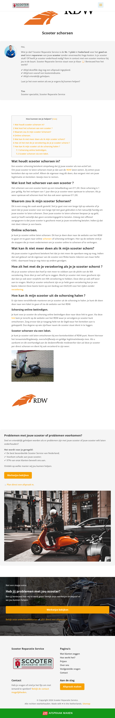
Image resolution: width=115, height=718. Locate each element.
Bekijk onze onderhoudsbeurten (22, 619)
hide (54, 119)
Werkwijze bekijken (18, 475)
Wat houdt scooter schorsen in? (28, 124)
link (13, 318)
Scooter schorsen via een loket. (32, 153)
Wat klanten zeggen (70, 653)
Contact (64, 672)
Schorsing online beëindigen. (31, 150)
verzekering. (18, 289)
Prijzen (63, 661)
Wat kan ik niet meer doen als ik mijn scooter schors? (39, 139)
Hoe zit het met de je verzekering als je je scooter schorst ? (41, 142)
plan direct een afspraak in (54, 619)
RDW (69, 169)
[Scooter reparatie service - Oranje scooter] (57, 560)
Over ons (64, 665)
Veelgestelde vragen (70, 668)
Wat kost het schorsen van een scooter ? (32, 128)
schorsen (47, 238)
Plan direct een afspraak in (20, 484)
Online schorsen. (22, 135)
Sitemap (86, 703)
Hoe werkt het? (67, 657)
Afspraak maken (72, 686)
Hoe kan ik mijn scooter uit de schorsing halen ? (36, 146)
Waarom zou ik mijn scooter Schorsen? (32, 132)
